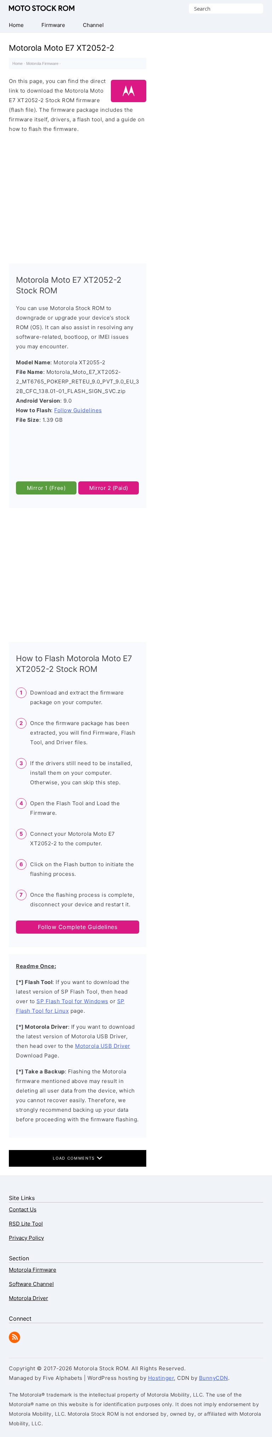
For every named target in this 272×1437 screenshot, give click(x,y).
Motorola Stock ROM (41, 8)
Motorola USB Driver (102, 1046)
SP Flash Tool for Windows (72, 1001)
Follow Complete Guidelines (77, 926)
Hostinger (161, 1378)
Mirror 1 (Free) (46, 488)
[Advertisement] (77, 195)
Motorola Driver (28, 1298)
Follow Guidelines (78, 410)
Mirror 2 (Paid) (108, 488)
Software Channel (31, 1284)
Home (17, 63)
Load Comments (74, 1158)
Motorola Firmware (42, 63)
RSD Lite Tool (26, 1223)
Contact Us (22, 1209)
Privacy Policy (26, 1237)
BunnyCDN (213, 1378)
